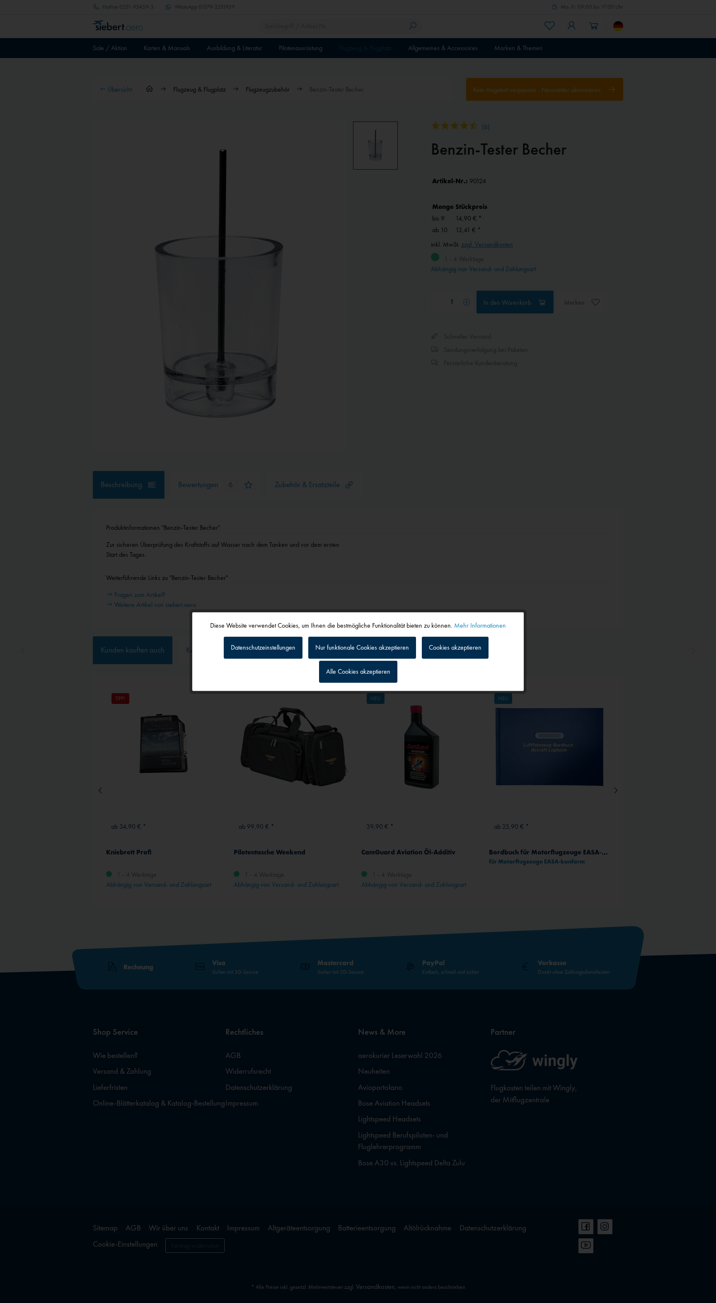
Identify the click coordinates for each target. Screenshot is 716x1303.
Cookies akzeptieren (455, 647)
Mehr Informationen (480, 625)
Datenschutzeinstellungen (263, 647)
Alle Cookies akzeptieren (358, 671)
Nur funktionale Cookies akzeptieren (362, 647)
